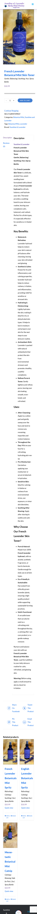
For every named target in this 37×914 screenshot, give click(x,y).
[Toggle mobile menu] (33, 4)
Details (14, 816)
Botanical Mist (18, 117)
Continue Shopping (11, 111)
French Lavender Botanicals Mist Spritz (10, 778)
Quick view (9, 808)
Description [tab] (7, 138)
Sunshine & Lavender (18, 127)
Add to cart (25, 100)
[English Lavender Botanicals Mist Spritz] (27, 751)
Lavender (23, 124)
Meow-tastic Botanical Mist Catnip (10, 861)
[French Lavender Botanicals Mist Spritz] (10, 751)
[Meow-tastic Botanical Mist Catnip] (10, 835)
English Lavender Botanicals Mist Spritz (27, 778)
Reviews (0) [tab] (6, 144)
